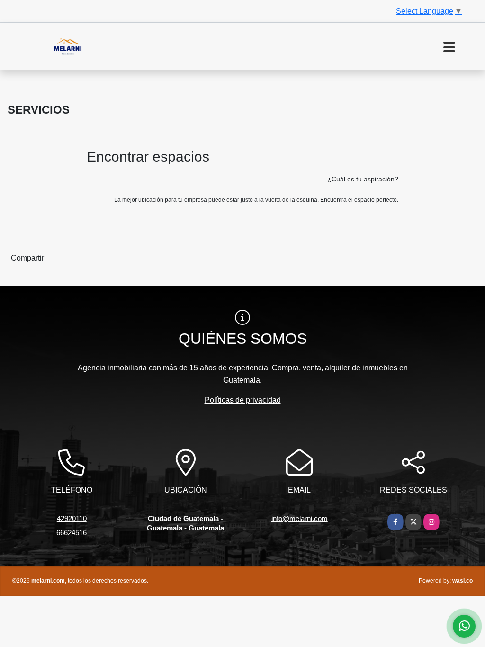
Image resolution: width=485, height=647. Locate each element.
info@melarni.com (299, 518)
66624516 (71, 533)
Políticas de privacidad (243, 400)
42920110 (72, 518)
